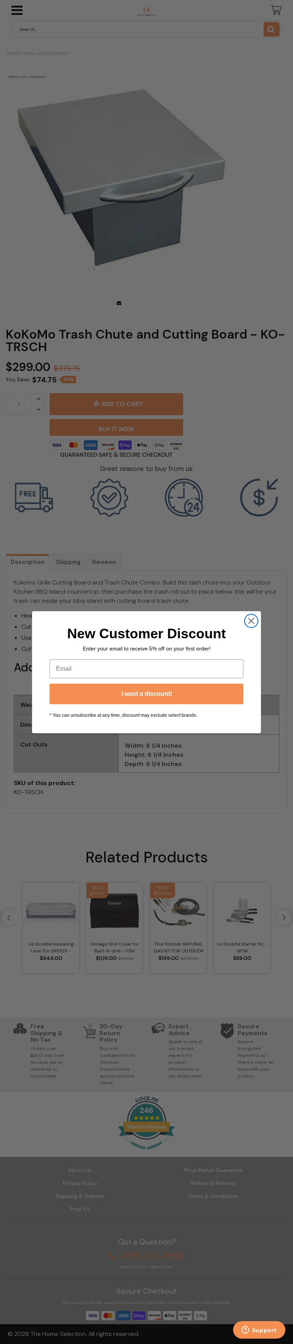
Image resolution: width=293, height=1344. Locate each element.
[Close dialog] (251, 621)
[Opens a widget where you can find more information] (259, 1330)
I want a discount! (146, 693)
